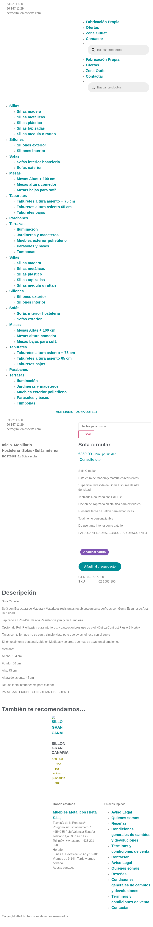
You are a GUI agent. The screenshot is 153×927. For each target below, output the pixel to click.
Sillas (14, 106)
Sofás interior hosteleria (38, 162)
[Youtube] (26, 829)
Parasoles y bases (33, 246)
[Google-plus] (22, 829)
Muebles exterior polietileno (42, 240)
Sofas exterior (29, 168)
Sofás (14, 156)
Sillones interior (31, 151)
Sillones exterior (31, 145)
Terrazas (16, 224)
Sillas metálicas (31, 117)
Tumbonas (26, 252)
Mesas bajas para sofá (37, 190)
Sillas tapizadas (31, 128)
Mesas (15, 173)
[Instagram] (13, 829)
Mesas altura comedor (36, 184)
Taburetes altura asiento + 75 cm (46, 201)
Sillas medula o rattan (36, 134)
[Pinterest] (8, 829)
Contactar (94, 39)
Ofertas (92, 27)
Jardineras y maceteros (38, 235)
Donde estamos (64, 804)
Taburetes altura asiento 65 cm (44, 207)
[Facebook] (4, 829)
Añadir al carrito (94, 552)
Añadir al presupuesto (100, 566)
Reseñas (119, 823)
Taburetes (18, 196)
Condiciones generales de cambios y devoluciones (130, 834)
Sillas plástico (29, 123)
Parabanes (18, 218)
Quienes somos (125, 818)
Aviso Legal (121, 812)
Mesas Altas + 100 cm (36, 179)
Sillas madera (29, 111)
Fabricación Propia (102, 22)
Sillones (16, 139)
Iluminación (27, 229)
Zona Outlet (96, 33)
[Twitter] (17, 829)
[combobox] (114, 426)
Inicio (7, 445)
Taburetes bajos (31, 212)
